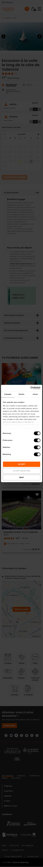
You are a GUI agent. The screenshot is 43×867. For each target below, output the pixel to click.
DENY (21, 477)
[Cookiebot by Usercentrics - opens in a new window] (30, 387)
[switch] (37, 440)
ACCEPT (21, 464)
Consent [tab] (7, 394)
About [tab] (35, 394)
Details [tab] (21, 394)
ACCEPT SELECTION (21, 471)
